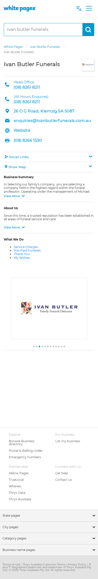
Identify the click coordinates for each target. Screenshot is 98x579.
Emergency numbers (25, 457)
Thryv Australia (20, 499)
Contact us (63, 480)
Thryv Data (17, 493)
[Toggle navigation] (88, 8)
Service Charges (26, 247)
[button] (49, 157)
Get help (61, 473)
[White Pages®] (20, 8)
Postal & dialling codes (25, 450)
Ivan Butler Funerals (45, 47)
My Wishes (22, 258)
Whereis (15, 486)
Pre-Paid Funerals (27, 250)
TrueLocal (16, 480)
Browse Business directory (21, 442)
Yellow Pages (19, 473)
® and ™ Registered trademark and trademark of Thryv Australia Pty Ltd (47, 567)
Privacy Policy (77, 564)
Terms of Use (12, 564)
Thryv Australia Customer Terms (44, 564)
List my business (67, 441)
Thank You (22, 254)
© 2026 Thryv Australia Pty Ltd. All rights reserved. (42, 570)
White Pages (14, 47)
